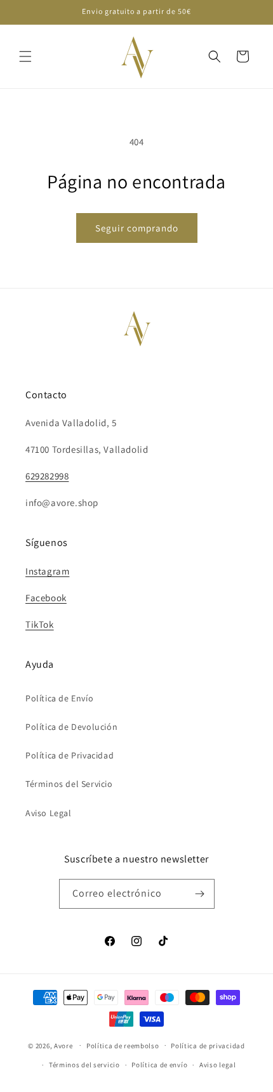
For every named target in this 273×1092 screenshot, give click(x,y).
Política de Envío (59, 698)
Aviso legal (217, 1064)
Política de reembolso (122, 1045)
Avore (63, 1045)
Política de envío (159, 1064)
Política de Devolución (71, 726)
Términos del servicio (84, 1064)
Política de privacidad (207, 1045)
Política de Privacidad (69, 755)
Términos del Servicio (69, 784)
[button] (25, 56)
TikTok (39, 624)
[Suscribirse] (200, 894)
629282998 (47, 476)
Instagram (47, 571)
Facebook (46, 598)
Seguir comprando (136, 228)
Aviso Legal (48, 813)
